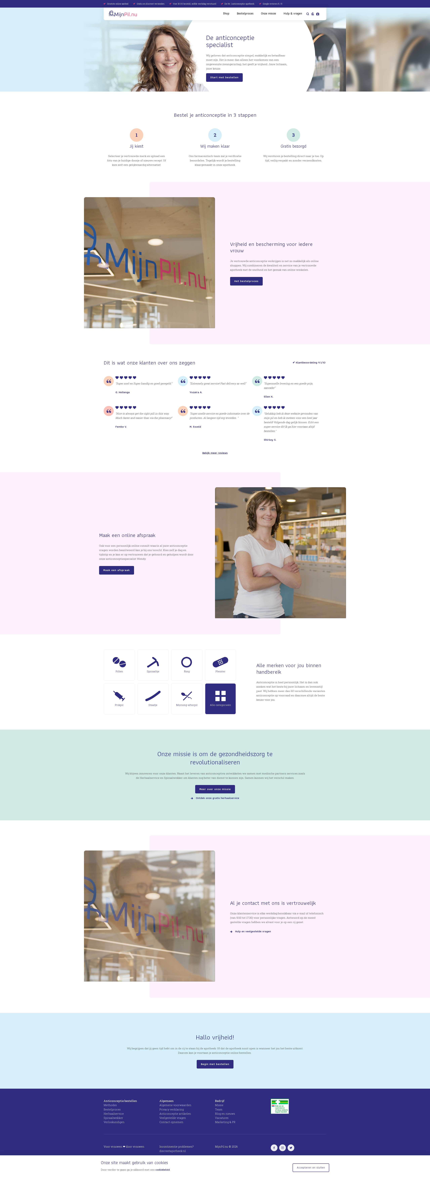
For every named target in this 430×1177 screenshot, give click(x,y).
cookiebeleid (162, 1170)
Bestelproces (245, 13)
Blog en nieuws (225, 1113)
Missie (219, 1105)
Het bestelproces (246, 281)
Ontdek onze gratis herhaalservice (217, 798)
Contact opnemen (171, 1122)
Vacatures (221, 1118)
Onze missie (268, 13)
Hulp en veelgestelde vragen (253, 931)
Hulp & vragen (293, 13)
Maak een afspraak (116, 570)
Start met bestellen (224, 77)
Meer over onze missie (215, 789)
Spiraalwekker (113, 1118)
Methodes (110, 1105)
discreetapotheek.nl (172, 1151)
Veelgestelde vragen (172, 1118)
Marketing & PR (225, 1122)
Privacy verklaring (171, 1109)
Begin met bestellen (215, 1064)
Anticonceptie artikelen (175, 1113)
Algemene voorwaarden (175, 1105)
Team (218, 1109)
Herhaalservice (114, 1113)
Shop (226, 13)
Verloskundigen (114, 1122)
